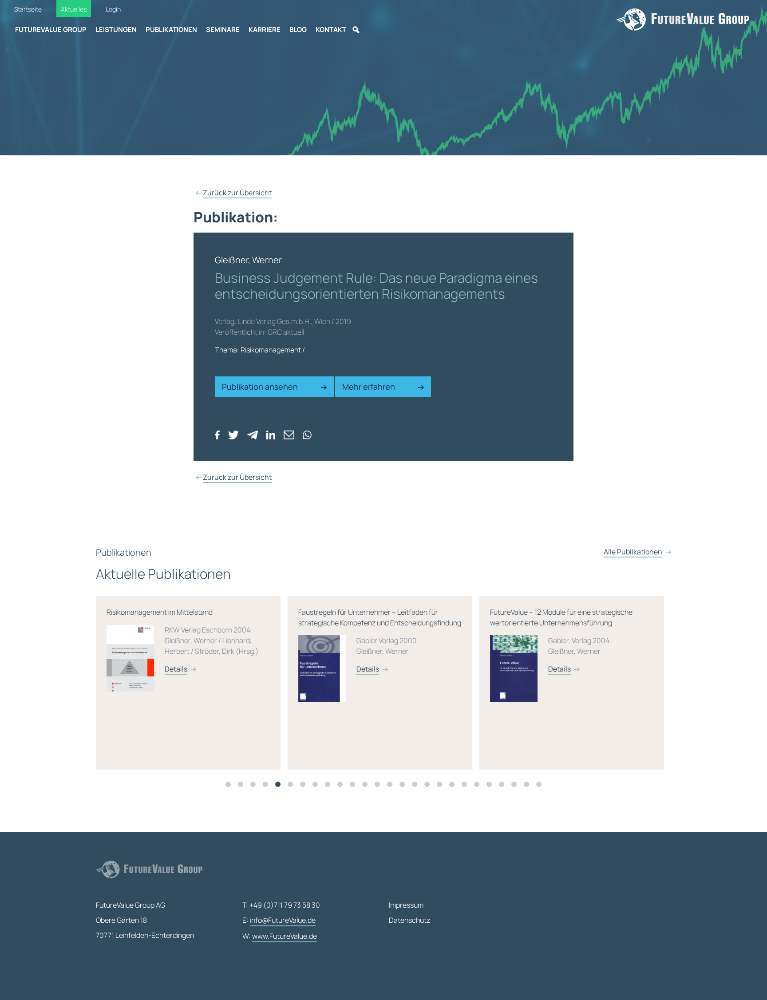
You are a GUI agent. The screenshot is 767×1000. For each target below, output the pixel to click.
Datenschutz (409, 920)
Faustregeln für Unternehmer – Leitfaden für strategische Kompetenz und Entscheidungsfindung (379, 640)
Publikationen (171, 29)
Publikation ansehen (261, 386)
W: (279, 936)
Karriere (265, 29)
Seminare (223, 29)
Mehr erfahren (369, 386)
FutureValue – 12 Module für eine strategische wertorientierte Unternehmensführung (561, 640)
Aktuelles (74, 9)
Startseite (28, 9)
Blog (298, 29)
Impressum (406, 905)
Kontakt (331, 29)
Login (113, 9)
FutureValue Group (51, 29)
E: (279, 920)
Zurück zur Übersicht (237, 193)
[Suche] (356, 30)
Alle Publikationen (633, 552)
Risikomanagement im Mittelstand (183, 640)
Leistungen (116, 29)
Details (176, 669)
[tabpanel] (192, 683)
